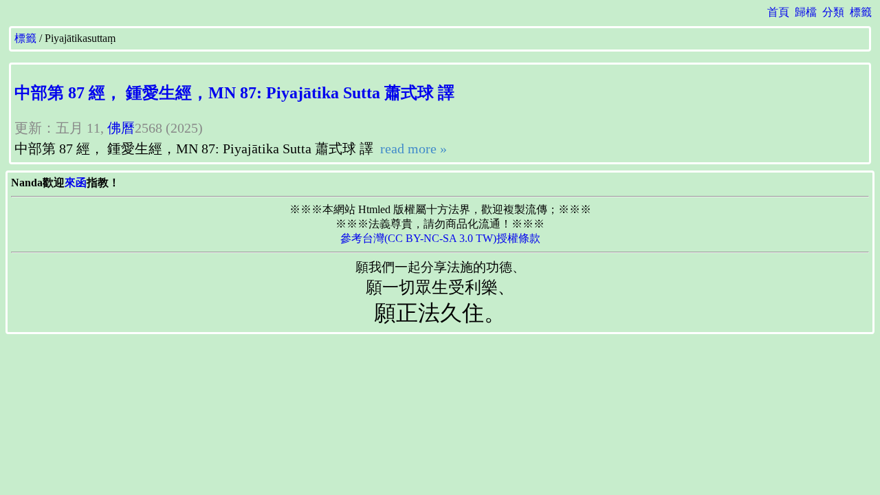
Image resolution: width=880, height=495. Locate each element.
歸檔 (806, 12)
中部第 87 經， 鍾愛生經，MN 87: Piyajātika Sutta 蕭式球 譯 (234, 93)
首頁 (778, 12)
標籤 (861, 12)
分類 (833, 12)
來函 (76, 182)
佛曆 (121, 127)
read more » (412, 148)
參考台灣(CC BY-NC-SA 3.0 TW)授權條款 (440, 238)
